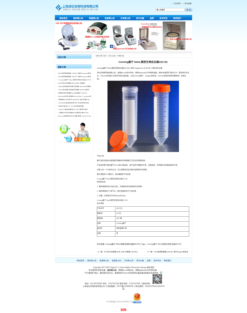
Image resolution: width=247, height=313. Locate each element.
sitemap (143, 267)
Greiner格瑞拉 (163, 76)
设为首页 (177, 4)
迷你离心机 (78, 18)
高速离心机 (94, 18)
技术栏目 (164, 18)
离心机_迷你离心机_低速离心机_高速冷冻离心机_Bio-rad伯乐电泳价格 (82, 8)
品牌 (152, 18)
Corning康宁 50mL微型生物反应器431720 (164, 244)
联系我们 (177, 18)
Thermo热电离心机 (107, 76)
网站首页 (63, 18)
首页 (105, 56)
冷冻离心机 (125, 18)
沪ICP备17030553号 (125, 286)
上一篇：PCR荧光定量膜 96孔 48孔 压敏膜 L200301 (117, 252)
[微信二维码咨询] (157, 283)
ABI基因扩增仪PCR (169, 73)
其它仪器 (140, 18)
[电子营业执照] (137, 302)
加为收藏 (188, 4)
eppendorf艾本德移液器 (148, 73)
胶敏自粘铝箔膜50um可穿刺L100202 (72, 93)
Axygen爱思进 (150, 76)
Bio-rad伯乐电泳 (127, 73)
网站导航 (150, 267)
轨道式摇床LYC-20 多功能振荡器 (71, 106)
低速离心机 (110, 18)
